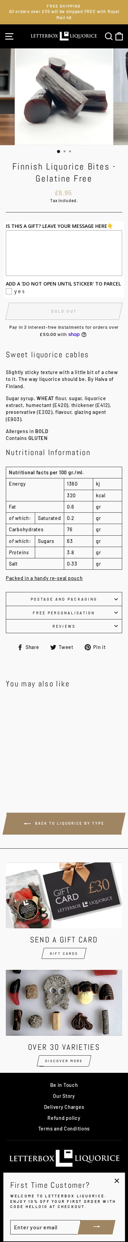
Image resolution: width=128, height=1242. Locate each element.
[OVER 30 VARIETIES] (64, 1003)
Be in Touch (64, 1085)
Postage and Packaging (64, 599)
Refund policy (63, 1118)
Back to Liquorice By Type (68, 823)
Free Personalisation (64, 613)
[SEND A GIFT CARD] (64, 895)
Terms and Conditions (64, 1128)
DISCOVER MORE (64, 1061)
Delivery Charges (64, 1107)
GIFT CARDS (64, 953)
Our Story (64, 1096)
